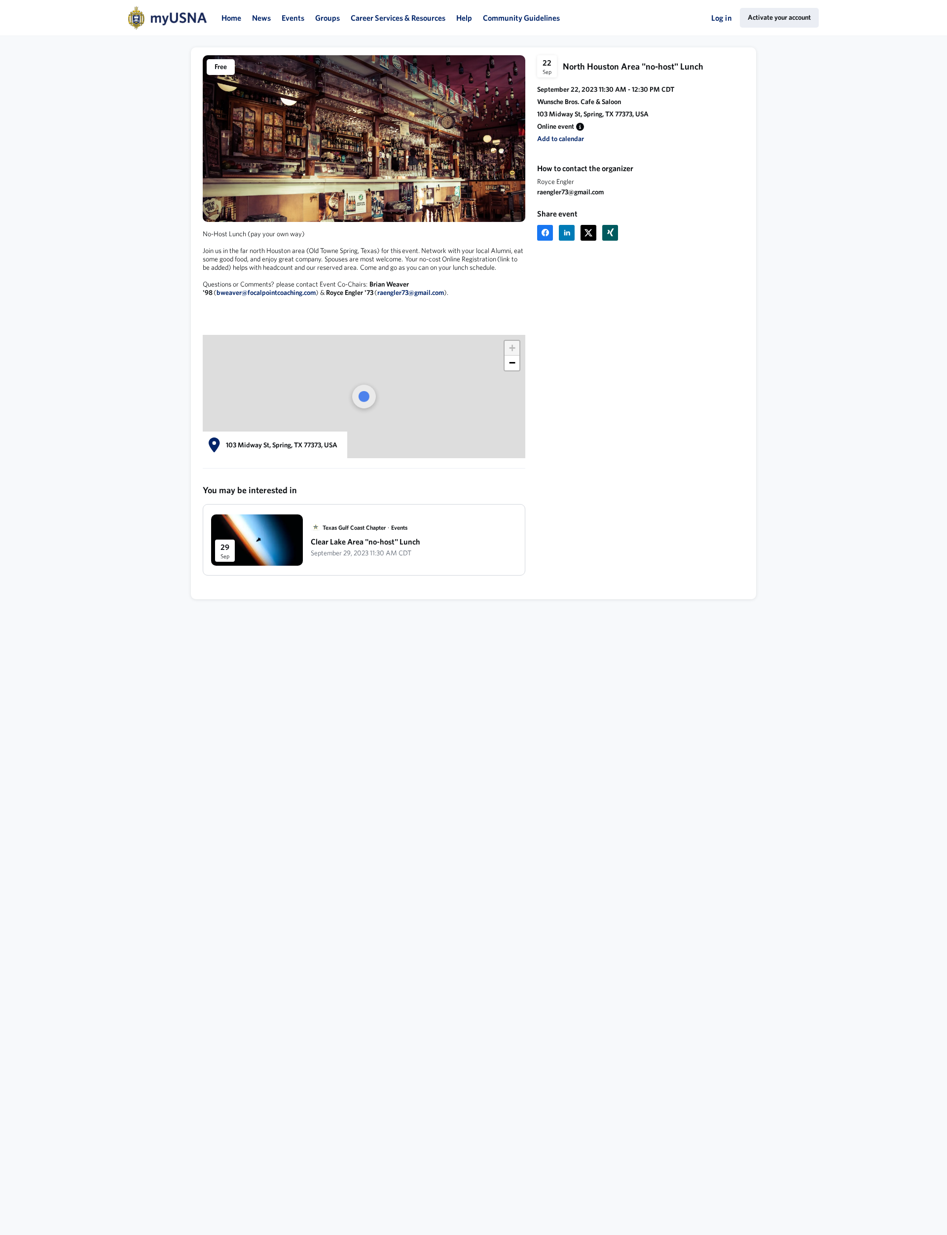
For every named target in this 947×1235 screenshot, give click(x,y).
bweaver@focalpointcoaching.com (266, 292)
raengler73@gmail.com (570, 192)
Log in (721, 17)
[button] (580, 127)
